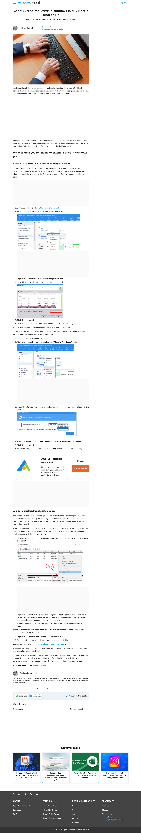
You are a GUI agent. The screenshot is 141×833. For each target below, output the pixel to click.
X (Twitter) (31, 794)
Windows (75, 822)
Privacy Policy (107, 814)
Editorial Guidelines (50, 806)
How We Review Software (52, 818)
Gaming (75, 818)
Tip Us (15, 814)
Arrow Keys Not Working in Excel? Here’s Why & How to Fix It (85, 775)
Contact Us (17, 810)
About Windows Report (21, 806)
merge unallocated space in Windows (50, 644)
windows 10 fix (39, 666)
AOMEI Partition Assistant (48, 208)
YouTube (37, 794)
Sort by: (73, 709)
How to (74, 814)
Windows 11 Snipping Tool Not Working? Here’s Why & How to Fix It (26, 775)
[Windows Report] (29, 3)
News (74, 806)
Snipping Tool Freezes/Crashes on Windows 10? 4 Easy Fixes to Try (56, 776)
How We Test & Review (51, 814)
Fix (73, 810)
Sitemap (105, 810)
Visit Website (79, 468)
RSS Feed (105, 806)
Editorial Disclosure (50, 810)
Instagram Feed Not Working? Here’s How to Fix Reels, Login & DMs (114, 775)
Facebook (26, 794)
